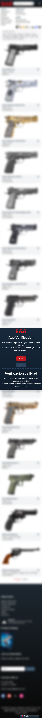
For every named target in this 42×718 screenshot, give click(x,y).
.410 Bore (21, 39)
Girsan (3, 9)
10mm (15, 34)
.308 (36, 36)
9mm (4, 34)
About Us (5, 615)
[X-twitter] (15, 696)
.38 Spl (34, 34)
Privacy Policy (21, 713)
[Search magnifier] (32, 3)
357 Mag (6, 36)
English (26, 716)
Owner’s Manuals (8, 604)
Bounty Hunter (21, 14)
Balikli (18, 17)
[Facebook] (3, 696)
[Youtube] (9, 696)
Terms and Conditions (28, 710)
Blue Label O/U (21, 20)
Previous (17, 579)
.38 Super (27, 34)
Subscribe (30, 669)
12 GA (5, 39)
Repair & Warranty (8, 601)
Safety (3, 612)
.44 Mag (21, 36)
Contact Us (5, 607)
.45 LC (27, 36)
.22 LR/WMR (14, 36)
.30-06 (32, 36)
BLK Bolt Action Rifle (23, 22)
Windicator (19, 12)
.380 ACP (20, 34)
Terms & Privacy (8, 609)
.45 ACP (9, 34)
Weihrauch (20, 9)
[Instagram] (21, 696)
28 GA (10, 39)
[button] (39, 3)
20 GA (15, 39)
